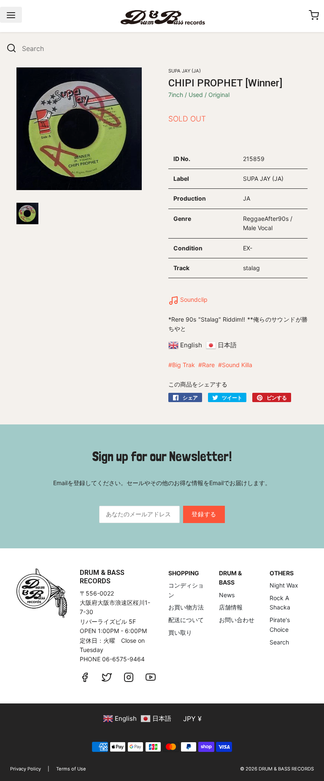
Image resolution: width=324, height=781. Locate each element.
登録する (204, 514)
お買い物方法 (186, 607)
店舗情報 (231, 607)
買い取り (180, 632)
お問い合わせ (236, 619)
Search (279, 642)
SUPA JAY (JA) (184, 71)
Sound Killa (237, 364)
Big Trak (183, 364)
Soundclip (193, 299)
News (227, 594)
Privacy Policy (25, 769)
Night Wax (284, 585)
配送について (186, 619)
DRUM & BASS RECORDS (286, 769)
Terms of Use (71, 769)
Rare (208, 364)
